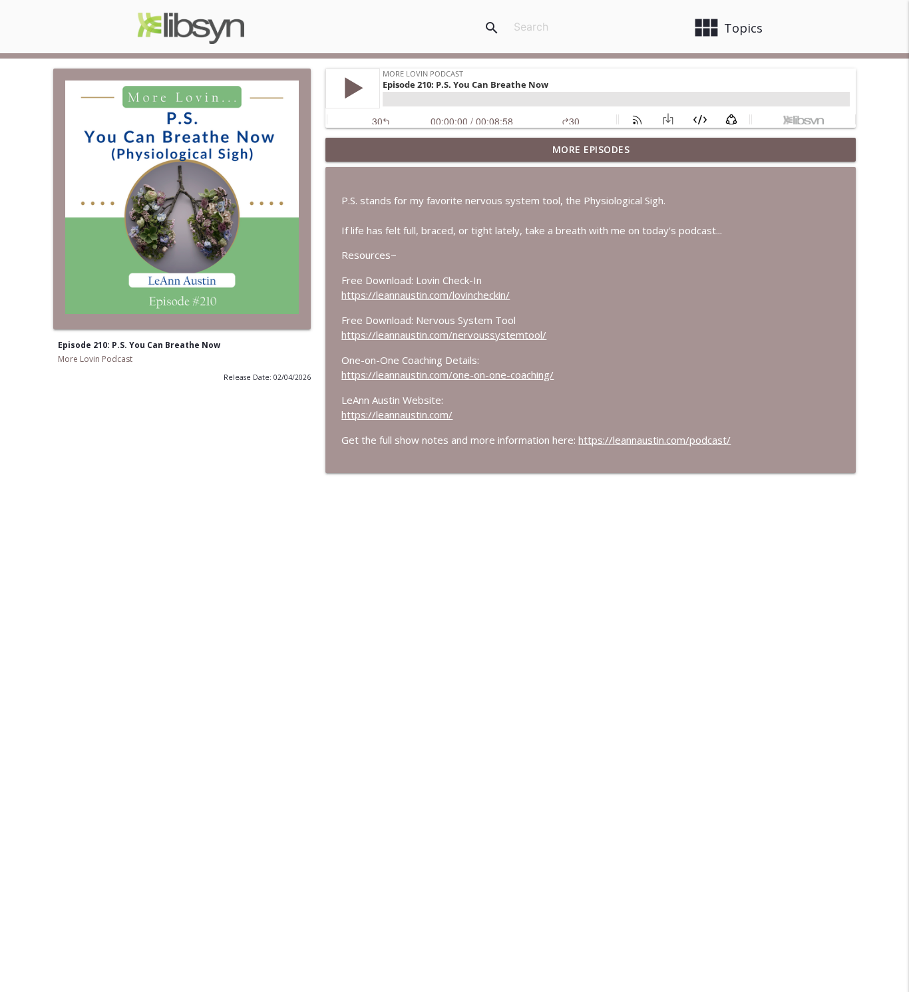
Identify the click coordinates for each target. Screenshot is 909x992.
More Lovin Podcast (95, 359)
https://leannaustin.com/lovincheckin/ (425, 294)
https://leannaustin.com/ (397, 414)
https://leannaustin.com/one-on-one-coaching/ (447, 374)
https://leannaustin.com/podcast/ (654, 439)
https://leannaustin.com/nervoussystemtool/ (443, 334)
